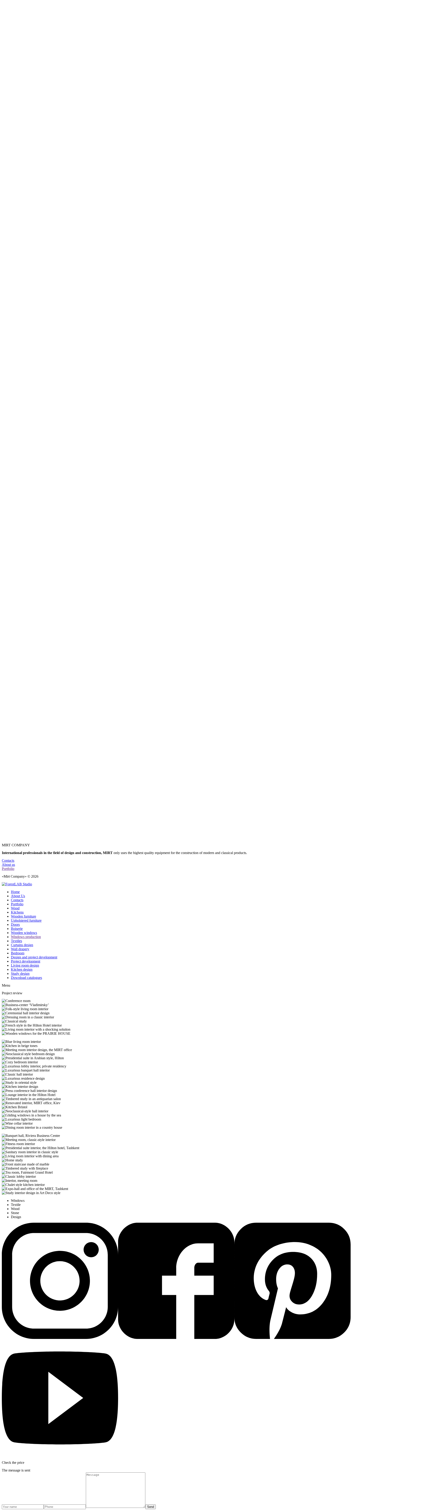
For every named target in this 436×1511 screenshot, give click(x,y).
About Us (18, 896)
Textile (16, 563)
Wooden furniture (23, 916)
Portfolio (17, 461)
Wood (15, 492)
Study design (20, 973)
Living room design (25, 965)
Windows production (26, 937)
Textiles (16, 941)
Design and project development (34, 957)
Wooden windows (24, 933)
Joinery (16, 555)
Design (16, 567)
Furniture (17, 542)
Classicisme (19, 579)
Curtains (17, 546)
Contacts (17, 465)
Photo (15, 575)
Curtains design (22, 945)
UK (13, 477)
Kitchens (17, 534)
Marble (16, 551)
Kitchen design (21, 969)
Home (15, 892)
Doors (15, 924)
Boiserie (17, 929)
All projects (19, 488)
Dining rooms (21, 538)
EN (13, 481)
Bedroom (17, 953)
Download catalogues (26, 978)
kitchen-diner (51, 777)
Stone (15, 559)
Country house (21, 571)
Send (150, 1507)
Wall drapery (20, 949)
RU (13, 472)
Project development (25, 961)
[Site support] (17, 884)
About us (8, 865)
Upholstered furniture (26, 920)
